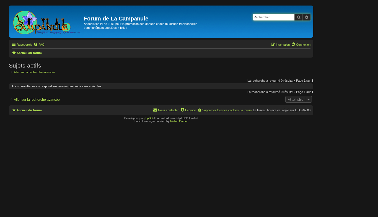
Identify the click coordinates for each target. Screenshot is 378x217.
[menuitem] (39, 44)
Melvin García (179, 121)
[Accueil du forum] (47, 22)
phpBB (148, 118)
